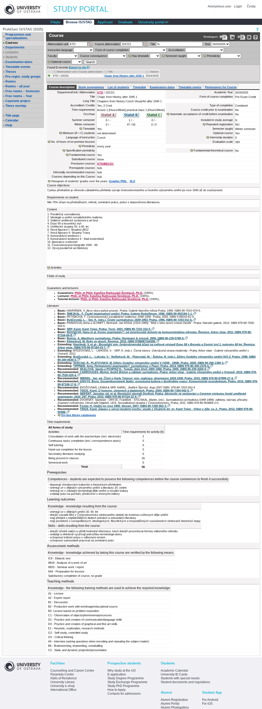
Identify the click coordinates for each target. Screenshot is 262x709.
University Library (62, 682)
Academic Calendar (174, 670)
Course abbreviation (107, 44)
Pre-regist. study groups (23, 76)
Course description (62, 87)
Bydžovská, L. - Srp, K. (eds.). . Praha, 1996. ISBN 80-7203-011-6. (129, 319)
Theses (10, 72)
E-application (116, 674)
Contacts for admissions (124, 693)
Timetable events (17, 67)
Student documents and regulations (185, 682)
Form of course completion (112, 50)
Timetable (139, 87)
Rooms (10, 81)
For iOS (207, 703)
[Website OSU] (26, 9)
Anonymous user (220, 6)
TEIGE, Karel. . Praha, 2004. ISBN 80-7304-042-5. (135, 390)
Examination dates (18, 62)
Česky (251, 6)
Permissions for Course (221, 87)
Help (8, 125)
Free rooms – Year (18, 96)
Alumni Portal (170, 703)
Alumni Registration (174, 700)
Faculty (52, 55)
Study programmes (91, 87)
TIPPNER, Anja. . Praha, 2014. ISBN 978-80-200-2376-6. (141, 365)
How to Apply (116, 690)
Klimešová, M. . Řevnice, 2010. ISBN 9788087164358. (111, 341)
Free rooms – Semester (22, 91)
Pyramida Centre (62, 674)
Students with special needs (180, 678)
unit (58, 44)
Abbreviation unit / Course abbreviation (80, 71)
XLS (132, 181)
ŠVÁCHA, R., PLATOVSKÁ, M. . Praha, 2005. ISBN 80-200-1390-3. (148, 362)
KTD (100, 92)
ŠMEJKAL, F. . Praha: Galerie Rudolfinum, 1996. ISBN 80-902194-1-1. (130, 313)
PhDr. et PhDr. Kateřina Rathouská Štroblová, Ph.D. (109, 292)
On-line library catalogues (78, 415)
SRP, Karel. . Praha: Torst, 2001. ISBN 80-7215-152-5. (109, 329)
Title (152, 44)
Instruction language (60, 50)
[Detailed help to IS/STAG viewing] (255, 37)
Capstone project (17, 101)
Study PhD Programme (123, 686)
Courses (11, 43)
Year (207, 44)
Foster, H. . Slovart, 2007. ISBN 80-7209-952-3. (123, 405)
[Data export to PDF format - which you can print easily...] (223, 37)
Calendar (12, 120)
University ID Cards (174, 674)
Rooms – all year (17, 86)
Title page (12, 115)
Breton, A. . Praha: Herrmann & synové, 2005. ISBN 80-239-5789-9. (125, 338)
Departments (15, 47)
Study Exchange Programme (127, 682)
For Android (210, 700)
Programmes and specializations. (18, 36)
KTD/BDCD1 (105, 163)
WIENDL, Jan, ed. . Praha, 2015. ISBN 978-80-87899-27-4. (157, 378)
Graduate (125, 22)
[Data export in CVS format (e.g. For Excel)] (241, 37)
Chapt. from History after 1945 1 (124, 75)
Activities (56, 267)
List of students (118, 87)
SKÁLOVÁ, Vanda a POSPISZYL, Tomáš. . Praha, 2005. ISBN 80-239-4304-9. (143, 369)
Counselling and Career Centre (72, 670)
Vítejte (55, 22)
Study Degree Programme (125, 678)
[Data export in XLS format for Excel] (232, 37)
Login (238, 6)
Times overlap (15, 106)
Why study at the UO (121, 670)
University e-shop (62, 686)
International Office (63, 690)
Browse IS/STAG (79, 22)
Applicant (105, 22)
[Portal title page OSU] (86, 9)
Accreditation (176, 50)
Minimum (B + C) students (79, 133)
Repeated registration (219, 124)
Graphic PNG (118, 181)
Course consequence (93, 55)
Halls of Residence (63, 678)
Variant (154, 71)
